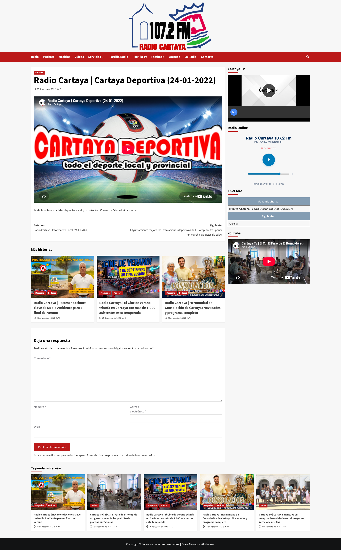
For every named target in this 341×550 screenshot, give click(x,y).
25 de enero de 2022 (46, 89)
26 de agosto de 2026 (46, 318)
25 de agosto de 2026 (111, 318)
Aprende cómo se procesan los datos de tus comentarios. (120, 455)
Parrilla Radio (118, 57)
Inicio (35, 57)
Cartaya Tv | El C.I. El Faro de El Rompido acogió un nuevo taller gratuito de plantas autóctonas (113, 518)
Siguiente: (175, 229)
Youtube (174, 57)
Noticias (64, 57)
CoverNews (189, 544)
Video (94, 505)
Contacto (207, 57)
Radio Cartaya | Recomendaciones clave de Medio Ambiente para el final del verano (60, 307)
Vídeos (79, 57)
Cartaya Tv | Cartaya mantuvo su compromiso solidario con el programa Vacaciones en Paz (281, 518)
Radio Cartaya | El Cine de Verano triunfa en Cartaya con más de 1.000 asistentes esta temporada (127, 307)
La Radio (190, 57)
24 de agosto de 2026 (177, 318)
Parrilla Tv (140, 57)
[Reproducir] (268, 160)
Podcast (48, 57)
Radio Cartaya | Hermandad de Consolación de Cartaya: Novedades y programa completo (193, 307)
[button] (307, 57)
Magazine (39, 292)
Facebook (157, 57)
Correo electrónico (138, 409)
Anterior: (61, 227)
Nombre (40, 406)
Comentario (42, 358)
